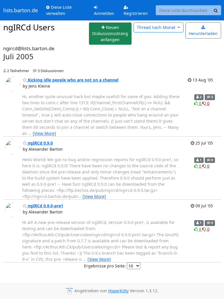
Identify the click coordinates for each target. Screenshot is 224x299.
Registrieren (136, 13)
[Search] (216, 10)
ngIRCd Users (29, 27)
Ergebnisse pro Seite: (105, 266)
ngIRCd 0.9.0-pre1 (45, 205)
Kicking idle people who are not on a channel (72, 80)
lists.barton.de (20, 10)
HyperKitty (118, 290)
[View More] (44, 133)
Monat (156, 27)
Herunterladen (203, 33)
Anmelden (104, 13)
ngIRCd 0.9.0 (40, 143)
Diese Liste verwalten (59, 10)
